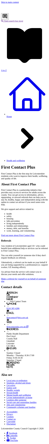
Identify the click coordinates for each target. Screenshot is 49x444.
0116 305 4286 (13, 308)
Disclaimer (11, 424)
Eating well (11, 388)
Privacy (10, 414)
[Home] (19, 12)
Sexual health (12, 392)
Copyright (11, 421)
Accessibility (12, 412)
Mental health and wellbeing (19, 395)
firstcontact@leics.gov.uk (17, 317)
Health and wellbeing (16, 160)
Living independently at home (19, 397)
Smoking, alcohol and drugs (19, 383)
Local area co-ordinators (17, 380)
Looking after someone (16, 400)
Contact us (11, 419)
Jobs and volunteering (16, 405)
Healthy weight (13, 390)
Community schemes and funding (21, 407)
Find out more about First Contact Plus (17, 235)
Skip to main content (10, 2)
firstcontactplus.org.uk (17, 327)
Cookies (10, 417)
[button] (12, 21)
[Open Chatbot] (5, 16)
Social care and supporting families (21, 402)
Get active (11, 385)
